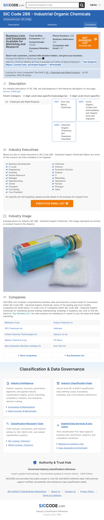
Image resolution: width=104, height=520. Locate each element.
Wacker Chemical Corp (16, 340)
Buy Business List (75, 355)
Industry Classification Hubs (76, 383)
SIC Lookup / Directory (19, 441)
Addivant (58, 328)
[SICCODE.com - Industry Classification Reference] (52, 506)
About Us (55, 491)
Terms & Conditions (52, 495)
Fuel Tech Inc (60, 346)
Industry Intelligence (22, 383)
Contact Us (70, 491)
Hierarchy (52, 24)
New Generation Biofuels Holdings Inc (23, 346)
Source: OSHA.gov (12, 91)
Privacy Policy (87, 491)
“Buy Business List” (21, 313)
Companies (90, 24)
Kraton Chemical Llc (63, 322)
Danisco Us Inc (61, 334)
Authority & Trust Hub (55, 462)
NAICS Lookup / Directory (20, 445)
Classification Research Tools (27, 423)
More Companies (28, 355)
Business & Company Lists (71, 444)
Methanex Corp (12, 322)
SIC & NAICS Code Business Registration (26, 491)
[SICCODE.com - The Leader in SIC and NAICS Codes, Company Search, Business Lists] (13, 5)
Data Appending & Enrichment (72, 448)
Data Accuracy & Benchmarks (22, 411)
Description (13, 24)
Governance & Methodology (21, 407)
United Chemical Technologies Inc (21, 334)
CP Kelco (58, 340)
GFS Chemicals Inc (14, 328)
